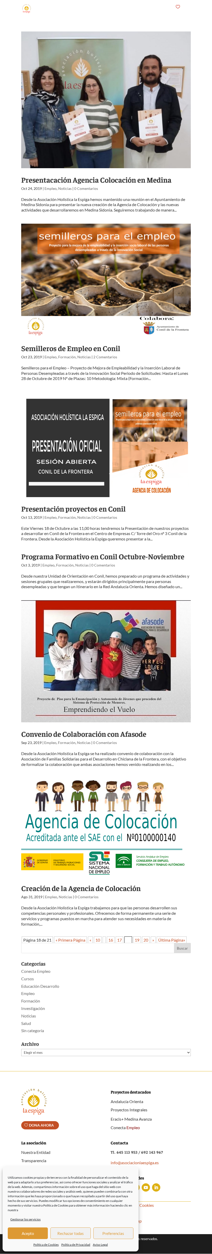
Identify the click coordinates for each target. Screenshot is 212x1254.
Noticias (65, 188)
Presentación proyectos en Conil (73, 508)
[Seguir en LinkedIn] (156, 1187)
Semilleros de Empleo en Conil (70, 348)
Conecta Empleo (35, 971)
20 (145, 939)
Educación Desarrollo (40, 986)
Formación (67, 357)
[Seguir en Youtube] (146, 1187)
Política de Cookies (46, 1245)
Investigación (33, 1008)
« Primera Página (70, 939)
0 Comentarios (86, 188)
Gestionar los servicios (25, 1219)
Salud (26, 1023)
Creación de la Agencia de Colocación (81, 888)
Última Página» (171, 939)
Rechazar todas (70, 1233)
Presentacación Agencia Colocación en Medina (96, 179)
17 (119, 939)
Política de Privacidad (75, 1245)
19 (137, 939)
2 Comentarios (105, 357)
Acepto (28, 1233)
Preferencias (113, 1233)
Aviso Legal (100, 1245)
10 (97, 939)
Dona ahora (41, 1125)
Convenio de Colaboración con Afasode (83, 733)
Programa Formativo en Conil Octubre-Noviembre (102, 556)
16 (110, 939)
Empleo (50, 188)
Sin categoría (32, 1030)
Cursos (27, 978)
